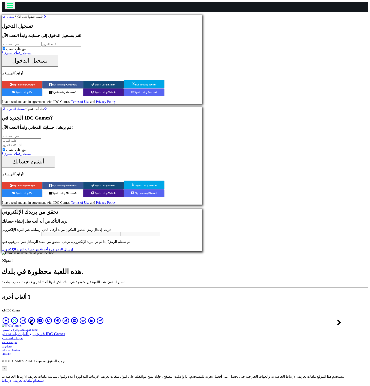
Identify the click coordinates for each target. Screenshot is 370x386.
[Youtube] (40, 320)
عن (30, 329)
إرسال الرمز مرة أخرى (57, 249)
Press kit (6, 353)
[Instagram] (23, 320)
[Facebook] (6, 320)
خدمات (25, 329)
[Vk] (57, 320)
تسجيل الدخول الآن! (23, 109)
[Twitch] (49, 320)
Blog (35, 329)
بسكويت (7, 346)
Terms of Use (80, 101)
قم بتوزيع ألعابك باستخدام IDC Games (33, 334)
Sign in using (24, 84)
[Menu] (10, 5)
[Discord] (74, 320)
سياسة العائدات (11, 350)
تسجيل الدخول (30, 60)
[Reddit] (83, 320)
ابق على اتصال (16, 49)
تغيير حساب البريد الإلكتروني (22, 249)
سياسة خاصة (9, 342)
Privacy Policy (105, 101)
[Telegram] (100, 320)
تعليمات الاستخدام (12, 338)
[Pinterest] (31, 320)
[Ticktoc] (66, 320)
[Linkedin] (91, 320)
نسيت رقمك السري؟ (16, 53)
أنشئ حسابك (28, 161)
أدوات (19, 329)
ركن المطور (9, 329)
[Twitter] (14, 320)
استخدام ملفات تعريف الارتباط (23, 380)
